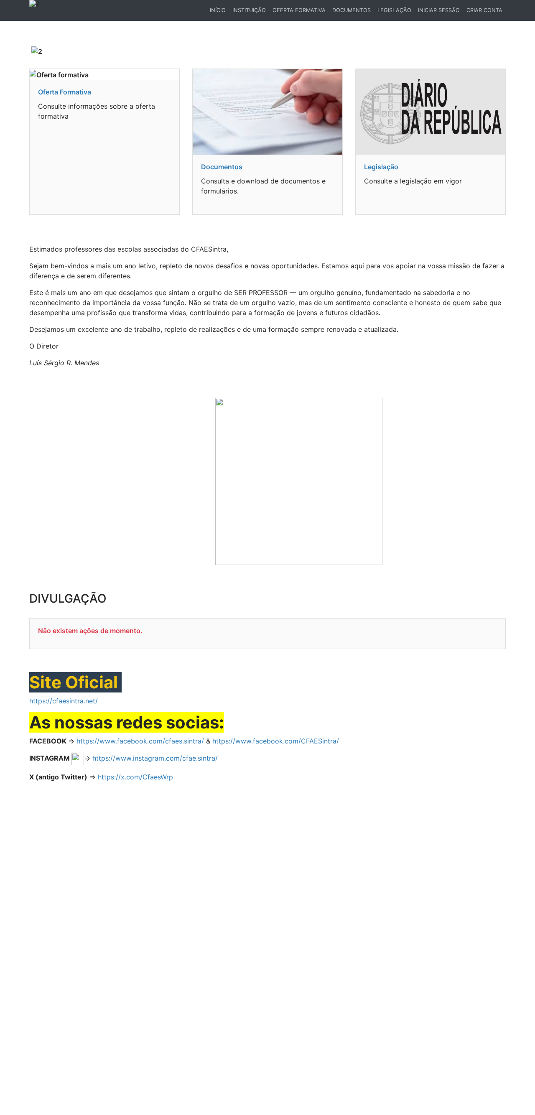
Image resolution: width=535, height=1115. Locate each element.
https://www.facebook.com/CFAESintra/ (275, 741)
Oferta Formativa (299, 10)
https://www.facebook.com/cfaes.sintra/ (140, 741)
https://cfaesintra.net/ (63, 701)
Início (219, 12)
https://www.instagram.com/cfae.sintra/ (155, 758)
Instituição (249, 10)
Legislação (394, 10)
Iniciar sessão (439, 10)
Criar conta (484, 10)
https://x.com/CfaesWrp (135, 777)
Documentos (351, 10)
